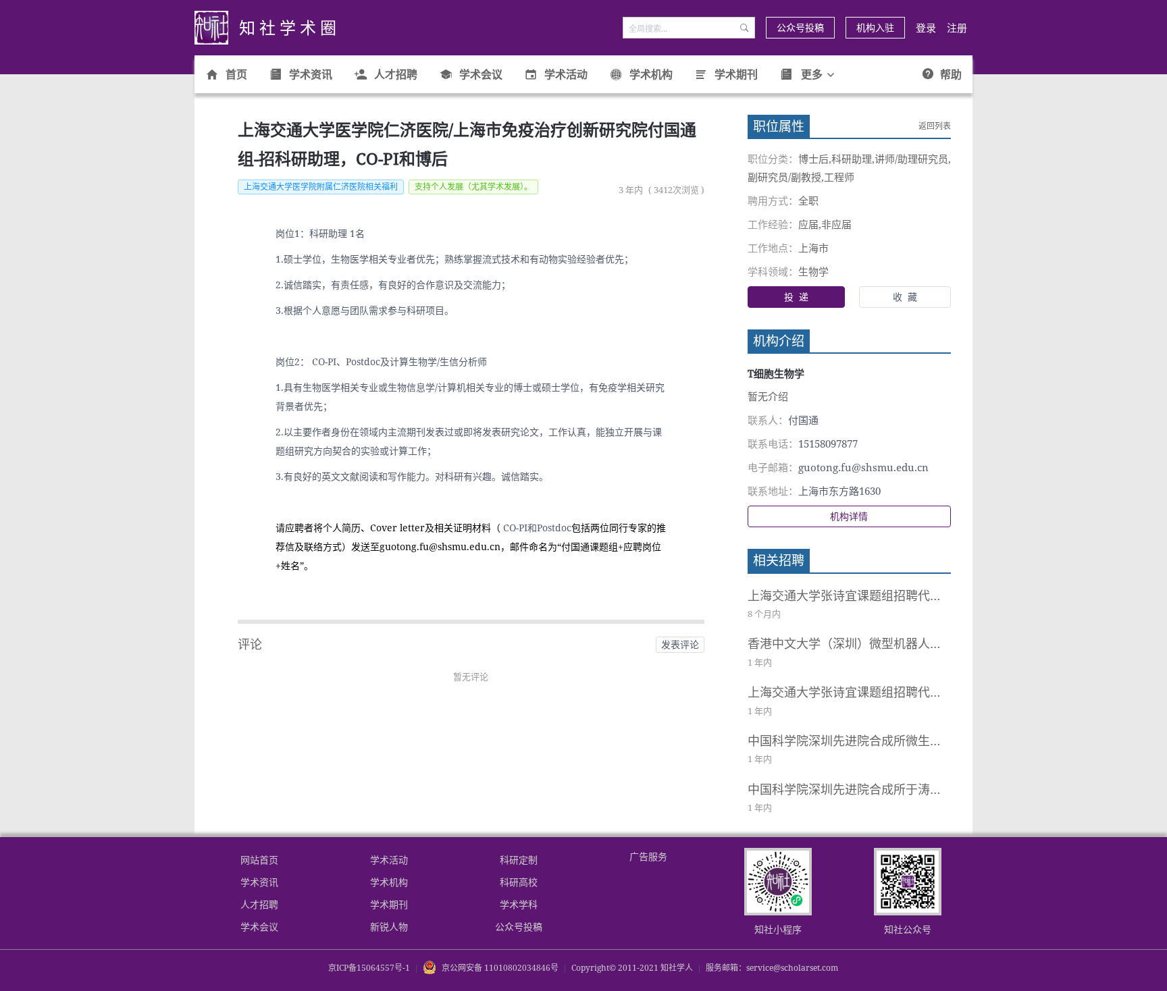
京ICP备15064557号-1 (369, 967)
